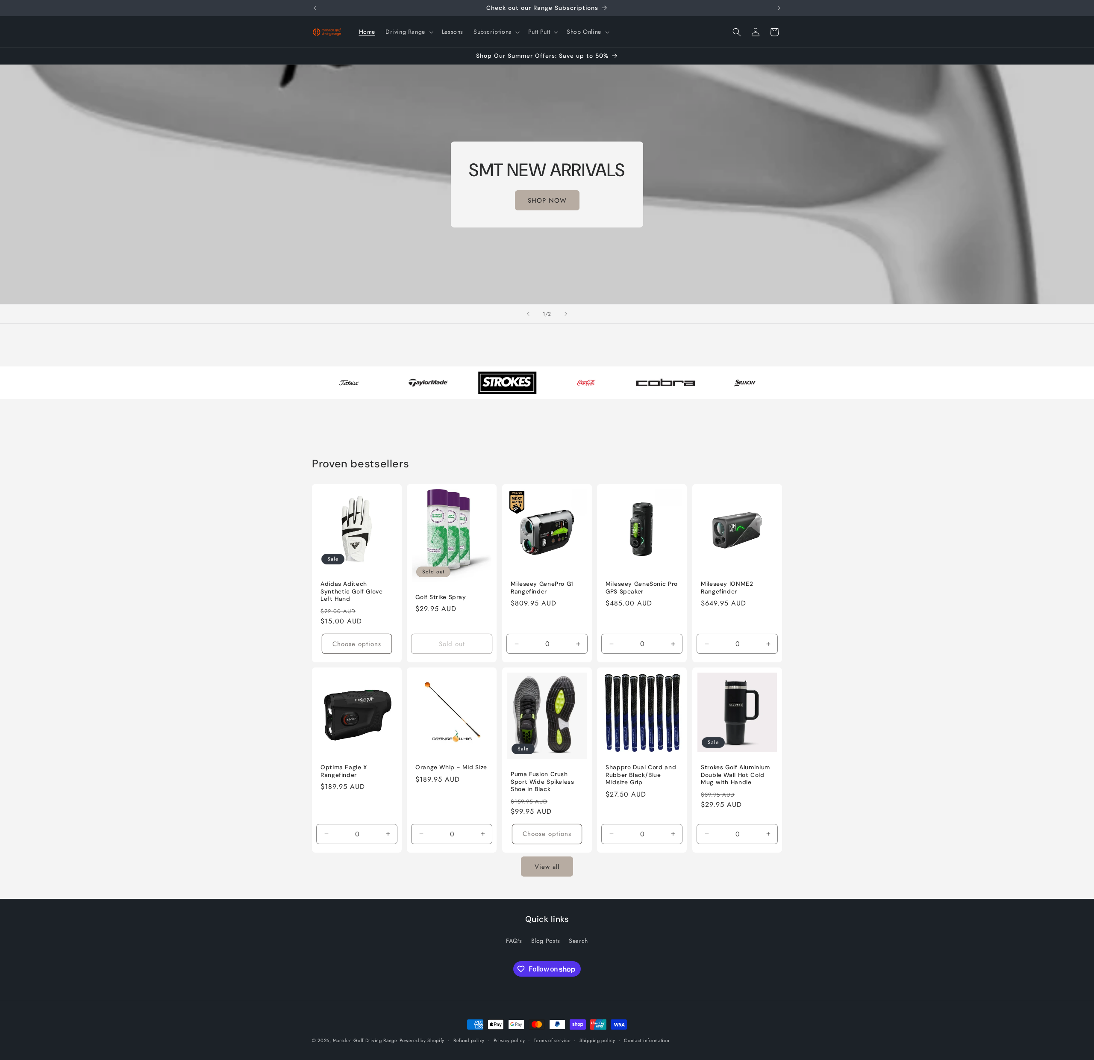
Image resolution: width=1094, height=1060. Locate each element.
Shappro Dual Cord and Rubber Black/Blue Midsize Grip (641, 775)
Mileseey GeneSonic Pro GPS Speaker (642, 587)
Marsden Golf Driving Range (365, 1040)
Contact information (646, 1040)
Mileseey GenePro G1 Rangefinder (542, 587)
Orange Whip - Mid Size (451, 767)
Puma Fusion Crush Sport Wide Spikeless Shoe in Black (542, 782)
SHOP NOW (547, 200)
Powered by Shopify (422, 1040)
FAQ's (514, 940)
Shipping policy (597, 1040)
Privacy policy (509, 1040)
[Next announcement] (779, 8)
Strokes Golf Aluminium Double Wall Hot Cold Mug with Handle (735, 775)
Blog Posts (545, 940)
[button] (408, 32)
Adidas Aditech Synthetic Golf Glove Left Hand (352, 591)
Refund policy (469, 1040)
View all (547, 866)
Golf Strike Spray (440, 596)
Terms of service (552, 1040)
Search (578, 940)
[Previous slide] (528, 313)
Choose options (356, 643)
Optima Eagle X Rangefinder (344, 771)
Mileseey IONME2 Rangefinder (727, 587)
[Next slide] (565, 313)
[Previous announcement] (315, 8)
